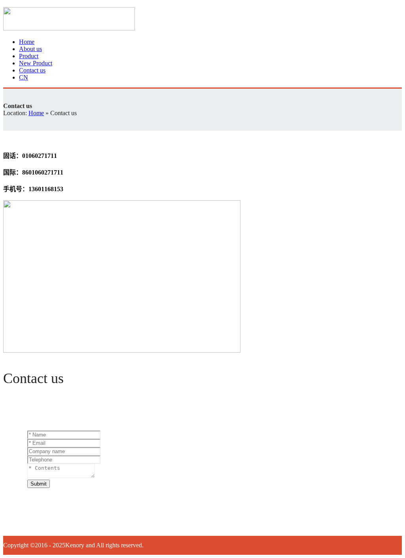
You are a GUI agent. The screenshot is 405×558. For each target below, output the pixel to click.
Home (26, 41)
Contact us (32, 70)
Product (28, 56)
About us (30, 49)
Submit (38, 484)
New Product (35, 63)
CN (23, 77)
